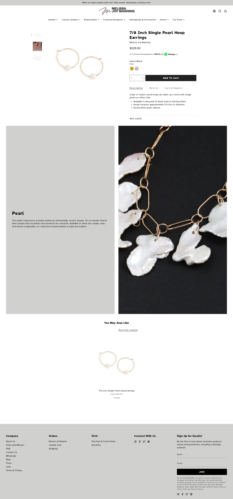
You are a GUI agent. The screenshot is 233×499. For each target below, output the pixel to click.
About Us (10, 441)
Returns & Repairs (58, 441)
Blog (8, 459)
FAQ (8, 448)
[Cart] (225, 11)
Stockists (96, 445)
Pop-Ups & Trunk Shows (104, 441)
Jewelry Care (55, 445)
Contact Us (11, 452)
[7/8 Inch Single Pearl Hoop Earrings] (116, 362)
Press (9, 463)
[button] (220, 11)
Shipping (53, 448)
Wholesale (11, 456)
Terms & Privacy (14, 470)
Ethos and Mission (15, 445)
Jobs (8, 466)
